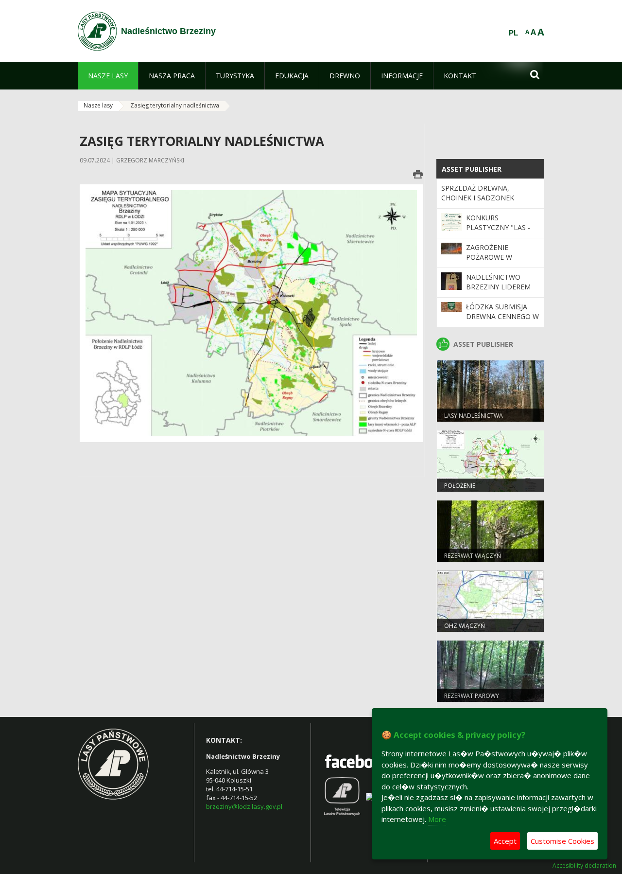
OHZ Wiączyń (464, 626)
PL (513, 33)
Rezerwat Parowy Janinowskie (471, 700)
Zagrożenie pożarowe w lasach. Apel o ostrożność (492, 262)
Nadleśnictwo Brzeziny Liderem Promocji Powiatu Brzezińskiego (500, 291)
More (437, 819)
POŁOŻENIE (459, 486)
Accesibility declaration (584, 865)
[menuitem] (108, 75)
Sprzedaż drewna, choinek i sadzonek (477, 192)
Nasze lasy (98, 105)
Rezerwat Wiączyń (472, 556)
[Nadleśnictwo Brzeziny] (97, 31)
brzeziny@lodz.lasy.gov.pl (244, 806)
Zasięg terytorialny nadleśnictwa (174, 105)
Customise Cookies (562, 841)
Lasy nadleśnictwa (473, 415)
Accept (505, 841)
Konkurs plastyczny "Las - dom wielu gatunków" (498, 232)
